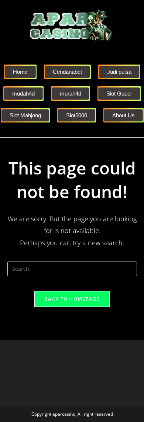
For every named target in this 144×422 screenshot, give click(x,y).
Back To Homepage (72, 298)
